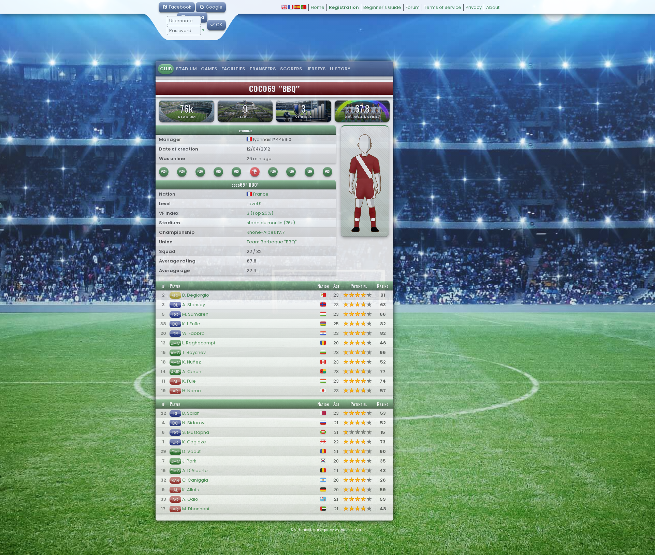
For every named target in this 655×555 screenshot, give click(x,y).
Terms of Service (442, 7)
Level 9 (254, 203)
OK (218, 25)
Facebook (179, 7)
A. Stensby (193, 304)
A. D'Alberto (195, 470)
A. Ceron (191, 371)
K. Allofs (190, 489)
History (340, 69)
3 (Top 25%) (260, 213)
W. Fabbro (193, 333)
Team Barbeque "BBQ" (272, 242)
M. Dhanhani (195, 509)
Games (209, 69)
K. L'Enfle (191, 324)
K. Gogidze (194, 442)
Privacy (474, 7)
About (492, 7)
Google (213, 7)
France (260, 194)
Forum (413, 7)
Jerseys (316, 69)
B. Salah (191, 413)
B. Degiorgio (195, 295)
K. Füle (189, 381)
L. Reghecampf (198, 343)
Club (166, 69)
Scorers (291, 69)
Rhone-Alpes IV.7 (266, 232)
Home (317, 7)
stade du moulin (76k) (271, 222)
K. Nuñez (191, 362)
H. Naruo (191, 390)
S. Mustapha (195, 432)
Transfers (262, 69)
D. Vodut (191, 451)
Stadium (186, 69)
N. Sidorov (193, 422)
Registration (344, 7)
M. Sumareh (195, 314)
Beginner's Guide (382, 7)
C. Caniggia (195, 480)
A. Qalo (190, 499)
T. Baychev (194, 352)
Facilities (233, 69)
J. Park (189, 461)
